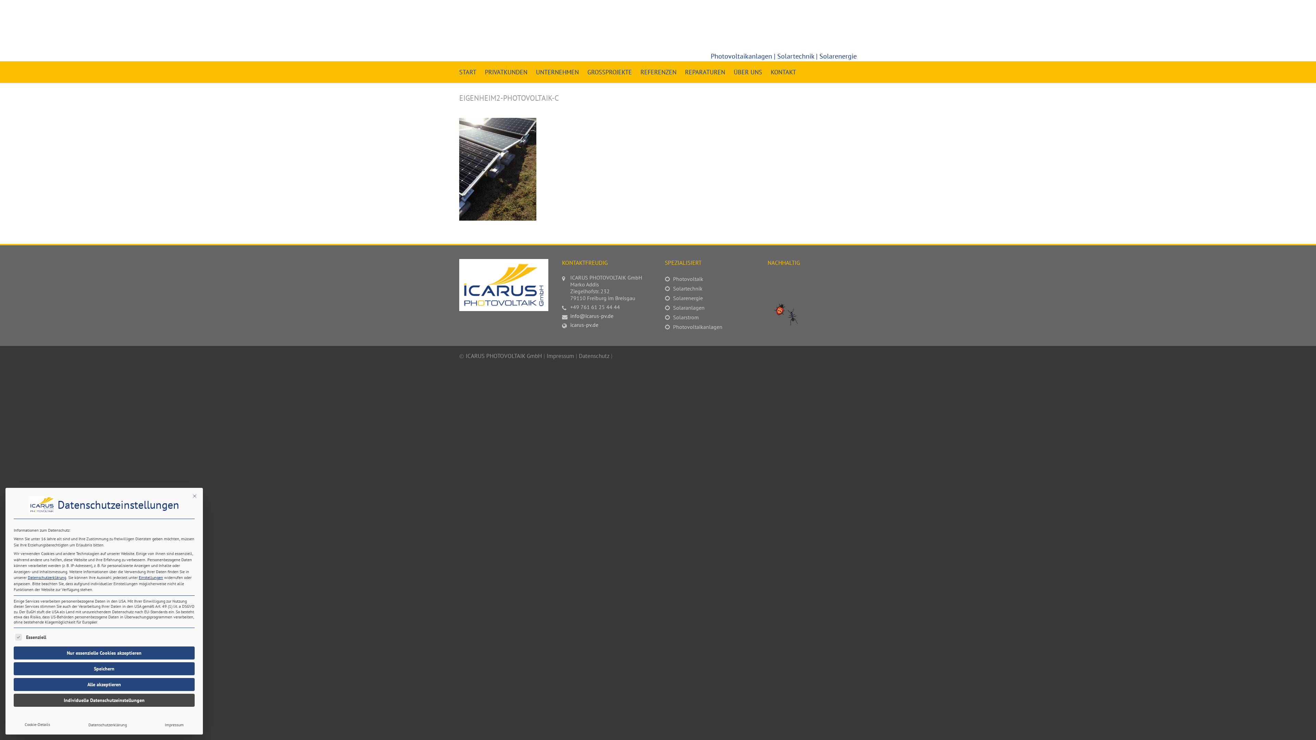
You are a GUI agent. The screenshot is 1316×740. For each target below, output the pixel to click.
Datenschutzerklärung (47, 577)
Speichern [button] (104, 669)
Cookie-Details (37, 724)
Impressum (174, 724)
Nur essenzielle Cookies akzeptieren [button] (104, 653)
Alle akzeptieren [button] (104, 684)
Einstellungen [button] (151, 577)
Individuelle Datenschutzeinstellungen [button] (104, 700)
